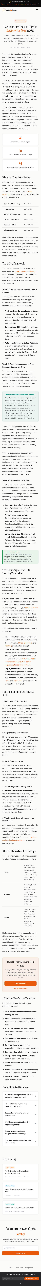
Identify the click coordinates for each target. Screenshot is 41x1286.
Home (10, 1267)
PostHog (33, 271)
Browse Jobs (19, 1267)
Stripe (20, 643)
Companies (29, 1267)
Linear (17, 271)
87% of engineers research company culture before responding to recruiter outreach (20, 662)
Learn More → (21, 983)
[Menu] (37, 10)
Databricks (18, 681)
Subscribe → (20, 1253)
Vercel (23, 271)
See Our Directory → (20, 988)
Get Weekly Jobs (32, 1279)
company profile (31, 608)
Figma (7, 681)
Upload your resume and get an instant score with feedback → (18, 4)
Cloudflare (28, 643)
